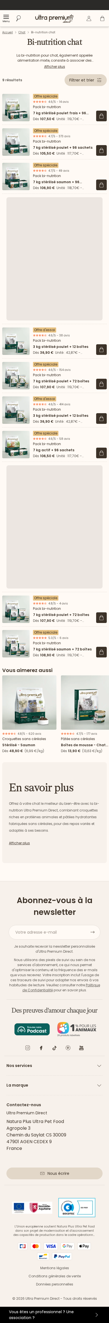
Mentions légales (54, 1268)
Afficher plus (54, 66)
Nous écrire (58, 1173)
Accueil (7, 32)
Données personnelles (54, 1284)
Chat (21, 32)
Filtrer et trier (81, 80)
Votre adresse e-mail (36, 932)
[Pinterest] (68, 1049)
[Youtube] (81, 1049)
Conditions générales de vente (55, 1276)
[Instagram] (28, 1049)
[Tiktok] (54, 1049)
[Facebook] (41, 1049)
